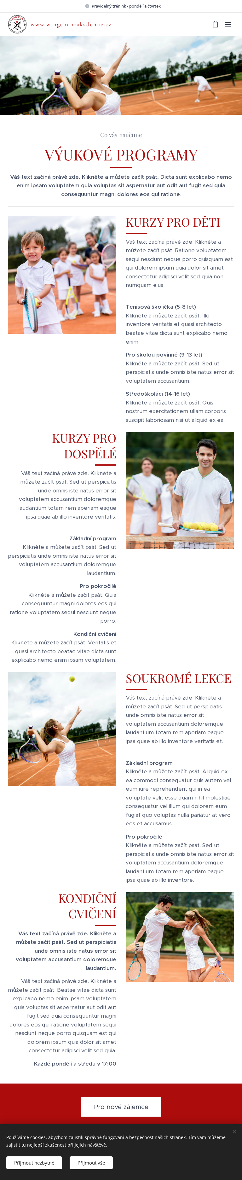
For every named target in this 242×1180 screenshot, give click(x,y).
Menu (228, 24)
